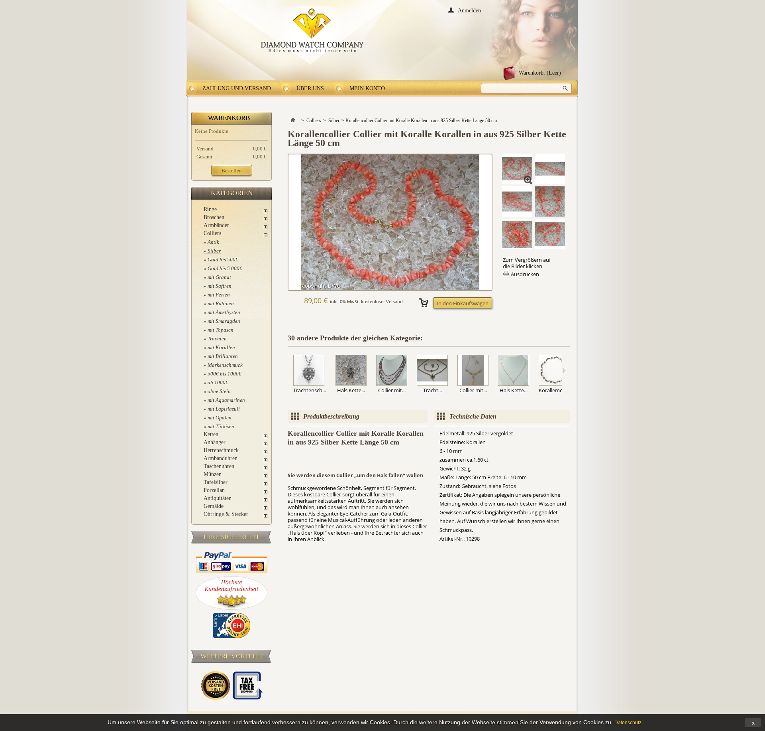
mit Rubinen (221, 303)
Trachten (217, 339)
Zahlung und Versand (236, 88)
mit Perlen (219, 295)
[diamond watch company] (312, 30)
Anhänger (215, 442)
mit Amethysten (224, 312)
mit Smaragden (224, 321)
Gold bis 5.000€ (225, 268)
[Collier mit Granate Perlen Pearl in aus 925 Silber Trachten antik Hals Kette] (391, 371)
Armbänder (216, 225)
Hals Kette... (351, 390)
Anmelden (469, 10)
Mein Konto (367, 88)
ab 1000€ (218, 382)
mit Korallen (221, 347)
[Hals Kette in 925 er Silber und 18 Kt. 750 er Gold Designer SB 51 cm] (513, 371)
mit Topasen (220, 330)
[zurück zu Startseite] (293, 120)
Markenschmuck (225, 365)
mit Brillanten (223, 356)
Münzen (213, 474)
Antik (213, 242)
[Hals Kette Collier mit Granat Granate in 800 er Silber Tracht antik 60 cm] (351, 371)
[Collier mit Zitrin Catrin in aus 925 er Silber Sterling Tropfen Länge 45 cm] (472, 371)
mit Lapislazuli (224, 409)
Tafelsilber (216, 482)
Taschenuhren (219, 466)
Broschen (214, 217)
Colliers (212, 233)
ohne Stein (219, 391)
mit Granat (219, 277)
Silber (214, 251)
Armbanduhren (220, 458)
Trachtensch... (309, 390)
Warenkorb (229, 118)
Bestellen (232, 171)
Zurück (289, 370)
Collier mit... (392, 390)
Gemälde (214, 506)
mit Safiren (219, 286)
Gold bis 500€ (223, 260)
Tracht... (432, 390)
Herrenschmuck (221, 450)
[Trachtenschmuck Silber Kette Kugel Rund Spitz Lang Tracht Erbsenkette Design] (309, 371)
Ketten (211, 434)
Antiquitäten (217, 498)
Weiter (564, 370)
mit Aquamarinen (226, 400)
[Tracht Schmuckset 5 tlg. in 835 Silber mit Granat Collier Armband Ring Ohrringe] (432, 371)
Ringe (210, 209)
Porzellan (214, 490)
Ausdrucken (525, 274)
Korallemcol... (554, 390)
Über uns (310, 88)
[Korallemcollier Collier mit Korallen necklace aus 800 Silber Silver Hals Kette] (554, 371)
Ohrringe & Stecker (226, 514)
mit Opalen (219, 418)
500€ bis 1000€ (224, 374)
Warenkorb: (540, 73)
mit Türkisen (221, 426)
